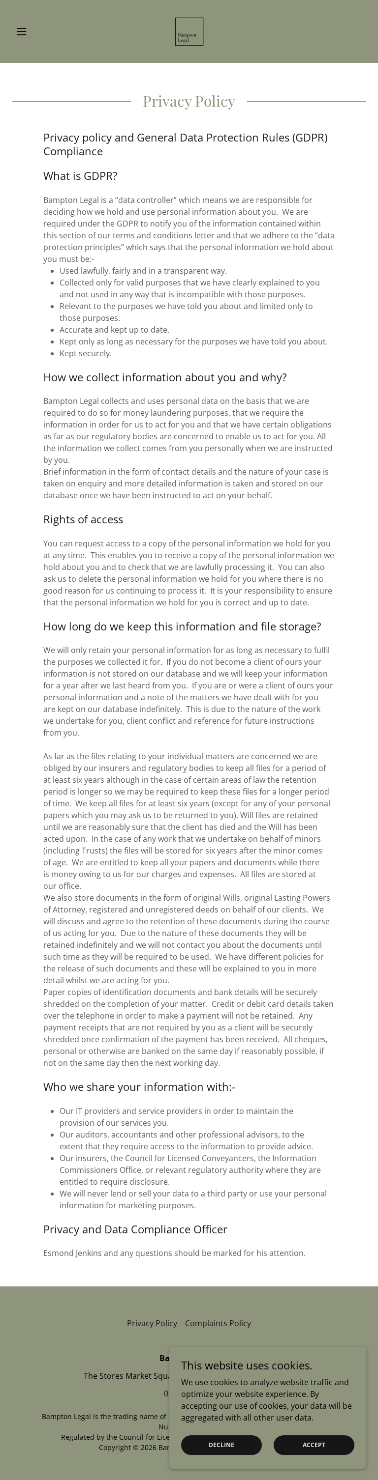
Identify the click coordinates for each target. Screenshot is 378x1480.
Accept (314, 1445)
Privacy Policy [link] (152, 1323)
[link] (189, 31)
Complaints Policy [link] (218, 1323)
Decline (221, 1445)
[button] (38, 31)
